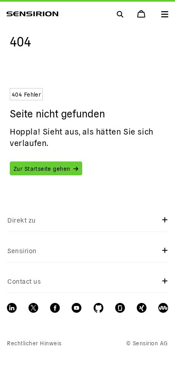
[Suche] (165, 14)
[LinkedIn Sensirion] (12, 308)
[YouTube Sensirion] (76, 308)
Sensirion (21, 250)
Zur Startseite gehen (41, 168)
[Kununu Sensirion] (163, 308)
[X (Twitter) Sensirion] (33, 308)
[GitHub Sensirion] (98, 308)
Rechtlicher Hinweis (34, 343)
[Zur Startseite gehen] (32, 14)
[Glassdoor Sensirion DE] (120, 308)
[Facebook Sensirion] (55, 308)
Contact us (24, 281)
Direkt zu (21, 220)
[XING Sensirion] (142, 308)
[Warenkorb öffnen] (142, 14)
